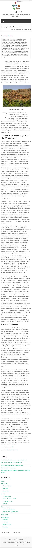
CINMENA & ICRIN (8, 501)
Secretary (5, 522)
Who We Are (4, 483)
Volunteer (5, 527)
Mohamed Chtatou (8, 36)
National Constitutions (9, 509)
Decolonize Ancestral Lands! (8, 468)
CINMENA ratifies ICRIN (9, 498)
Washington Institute (12, 449)
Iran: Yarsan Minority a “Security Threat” (11, 462)
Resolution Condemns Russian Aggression (12, 465)
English (21, 1)
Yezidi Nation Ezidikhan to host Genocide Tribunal (14, 460)
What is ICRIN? (7, 496)
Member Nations (5, 506)
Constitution (4, 514)
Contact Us (6, 491)
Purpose (8, 541)
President (5, 519)
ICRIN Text (5, 503)
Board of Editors (7, 524)
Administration (5, 517)
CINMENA (16, 12)
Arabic (11, 447)
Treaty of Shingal (7, 486)
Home (17, 29)
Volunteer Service (18, 542)
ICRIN (3, 494)
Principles (5, 488)
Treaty (22, 544)
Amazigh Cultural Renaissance (10, 511)
